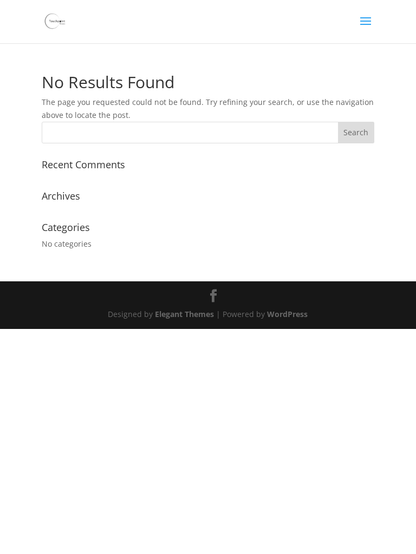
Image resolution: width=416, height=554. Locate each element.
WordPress (287, 314)
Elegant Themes (184, 314)
